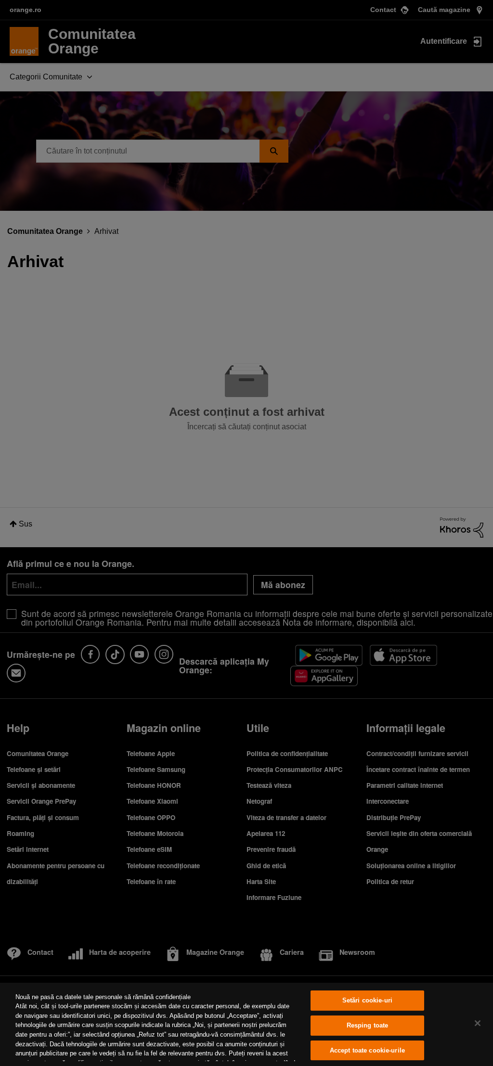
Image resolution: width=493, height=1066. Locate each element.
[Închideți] (477, 1023)
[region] (246, 1024)
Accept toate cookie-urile (367, 1050)
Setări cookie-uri (367, 1000)
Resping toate (368, 1025)
